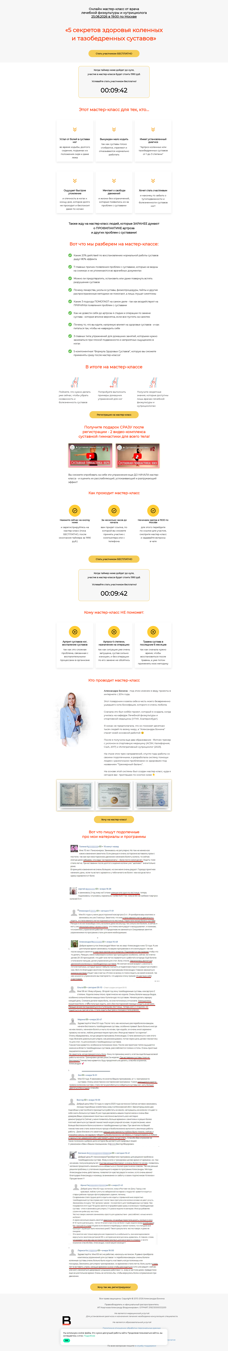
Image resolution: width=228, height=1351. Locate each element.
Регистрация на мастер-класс (114, 414)
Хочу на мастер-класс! (114, 819)
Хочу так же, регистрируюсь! (114, 1287)
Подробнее (89, 1336)
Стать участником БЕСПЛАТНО (114, 53)
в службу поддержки (145, 1346)
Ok (66, 1340)
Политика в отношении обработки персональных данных (132, 1328)
